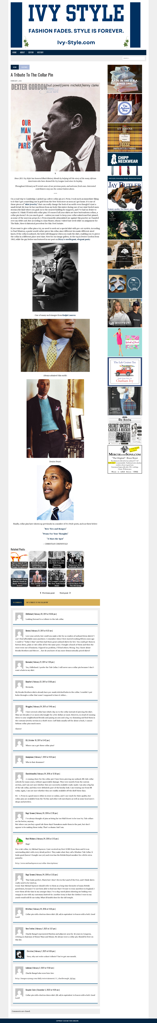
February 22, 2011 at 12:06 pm (44, 681)
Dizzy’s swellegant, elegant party (74, 239)
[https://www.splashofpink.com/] (125, 355)
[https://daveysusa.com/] (125, 413)
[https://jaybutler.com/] (125, 209)
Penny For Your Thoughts (55, 533)
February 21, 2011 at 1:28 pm (43, 662)
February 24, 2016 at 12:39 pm (48, 773)
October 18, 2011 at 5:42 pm (39, 740)
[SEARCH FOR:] (133, 58)
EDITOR (31, 52)
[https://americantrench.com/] (125, 267)
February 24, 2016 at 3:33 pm (46, 874)
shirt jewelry (31, 204)
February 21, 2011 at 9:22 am (41, 630)
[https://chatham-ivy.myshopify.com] (125, 384)
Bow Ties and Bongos (55, 528)
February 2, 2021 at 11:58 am (43, 967)
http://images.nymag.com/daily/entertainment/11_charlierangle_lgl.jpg (45, 978)
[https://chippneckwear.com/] (125, 179)
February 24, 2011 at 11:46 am (44, 706)
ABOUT (22, 52)
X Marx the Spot (55, 538)
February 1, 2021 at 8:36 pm (44, 951)
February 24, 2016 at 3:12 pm (47, 838)
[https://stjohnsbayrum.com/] (125, 150)
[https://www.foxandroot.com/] (125, 238)
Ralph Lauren (68, 315)
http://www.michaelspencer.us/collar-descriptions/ (36, 863)
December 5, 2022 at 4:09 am (48, 989)
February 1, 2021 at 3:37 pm (45, 928)
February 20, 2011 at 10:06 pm (45, 614)
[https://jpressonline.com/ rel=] (125, 92)
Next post (64, 593)
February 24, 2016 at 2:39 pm (46, 813)
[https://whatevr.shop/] (125, 325)
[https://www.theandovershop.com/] (125, 121)
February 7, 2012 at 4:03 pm (45, 757)
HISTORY (40, 52)
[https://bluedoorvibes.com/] (125, 296)
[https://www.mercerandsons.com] (125, 472)
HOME (14, 52)
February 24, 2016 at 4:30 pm (44, 909)
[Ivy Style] (75, 25)
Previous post (48, 593)
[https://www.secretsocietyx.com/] (125, 443)
